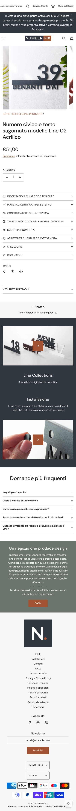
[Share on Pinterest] (21, 272)
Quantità (9, 170)
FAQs (38, 603)
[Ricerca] (64, 38)
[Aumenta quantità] (20, 177)
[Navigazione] (4, 38)
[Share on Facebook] (4, 272)
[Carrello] (71, 38)
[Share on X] (13, 272)
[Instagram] (38, 723)
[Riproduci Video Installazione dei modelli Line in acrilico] (38, 439)
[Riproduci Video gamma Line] (38, 346)
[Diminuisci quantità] (7, 177)
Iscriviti (38, 750)
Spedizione (9, 156)
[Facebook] (30, 723)
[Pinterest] (46, 723)
